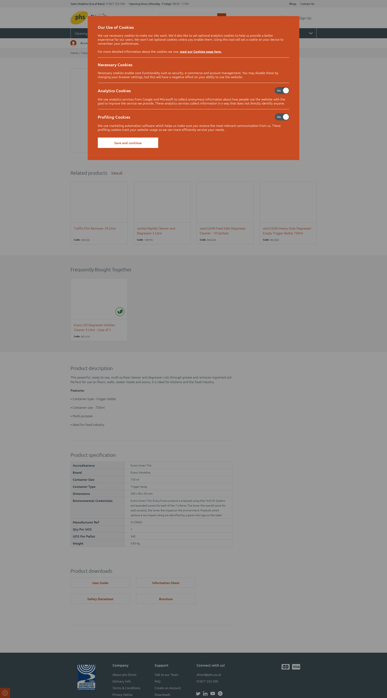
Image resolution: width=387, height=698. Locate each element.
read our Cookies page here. (201, 51)
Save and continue (128, 143)
